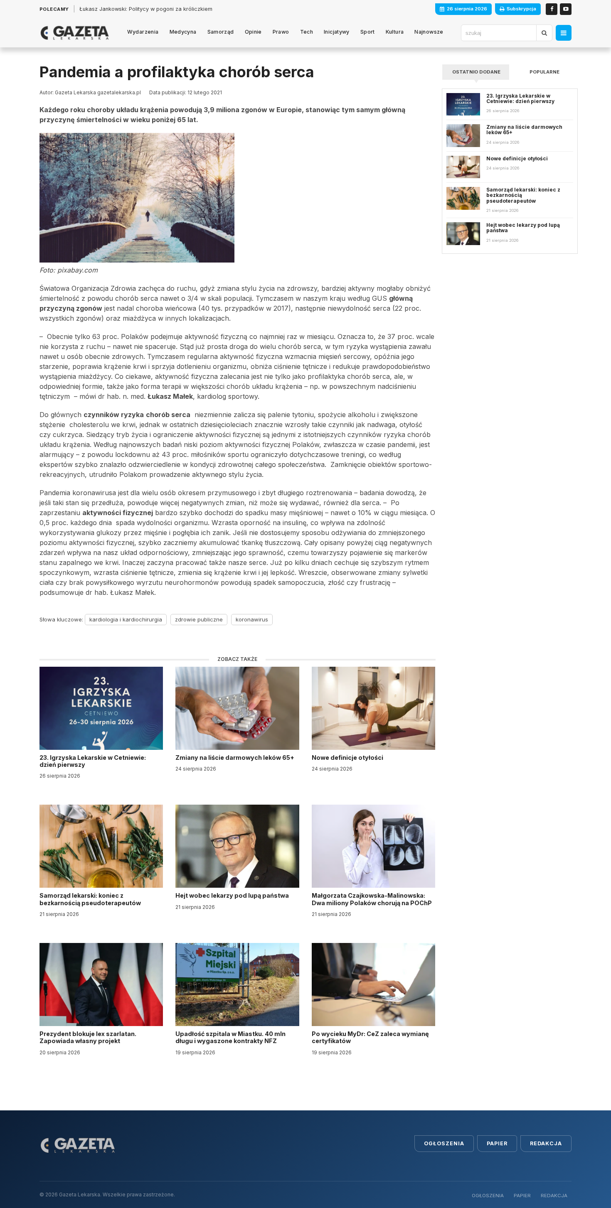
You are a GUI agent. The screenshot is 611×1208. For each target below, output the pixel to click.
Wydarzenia (143, 32)
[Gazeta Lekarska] (74, 33)
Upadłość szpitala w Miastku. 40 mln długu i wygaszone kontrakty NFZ (230, 1037)
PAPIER (522, 1195)
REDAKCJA (554, 1195)
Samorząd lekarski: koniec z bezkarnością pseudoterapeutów (90, 899)
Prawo (281, 32)
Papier (497, 1143)
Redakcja (546, 1143)
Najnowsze (428, 32)
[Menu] (564, 33)
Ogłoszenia (444, 1143)
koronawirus (252, 619)
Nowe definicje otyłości (348, 757)
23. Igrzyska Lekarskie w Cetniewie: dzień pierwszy (92, 761)
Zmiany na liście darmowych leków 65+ (235, 757)
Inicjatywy (337, 32)
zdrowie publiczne (199, 619)
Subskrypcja (521, 9)
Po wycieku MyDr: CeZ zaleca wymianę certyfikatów (370, 1037)
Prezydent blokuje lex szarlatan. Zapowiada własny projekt (87, 1037)
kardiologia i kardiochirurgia (125, 619)
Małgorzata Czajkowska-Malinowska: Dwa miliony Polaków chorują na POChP (372, 899)
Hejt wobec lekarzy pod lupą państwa (232, 895)
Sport (367, 32)
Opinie (253, 32)
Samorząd (220, 32)
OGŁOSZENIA (488, 1195)
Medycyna (183, 32)
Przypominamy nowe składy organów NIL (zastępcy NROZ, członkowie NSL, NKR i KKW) (191, 9)
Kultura (395, 32)
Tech (306, 32)
